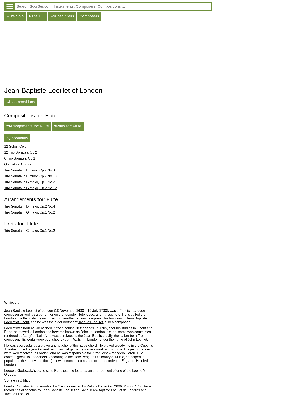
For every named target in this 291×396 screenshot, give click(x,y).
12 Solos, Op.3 (15, 146)
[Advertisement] (108, 54)
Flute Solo (15, 16)
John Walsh (74, 339)
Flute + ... (37, 16)
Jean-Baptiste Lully (98, 336)
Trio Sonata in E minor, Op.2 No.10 (30, 176)
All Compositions (20, 102)
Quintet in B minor (17, 164)
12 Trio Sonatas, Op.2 (20, 152)
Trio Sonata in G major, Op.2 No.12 (30, 188)
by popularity (17, 138)
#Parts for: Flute (67, 126)
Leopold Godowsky (18, 370)
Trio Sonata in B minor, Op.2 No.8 (29, 170)
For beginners (62, 16)
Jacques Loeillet (90, 322)
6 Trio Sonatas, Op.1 (19, 158)
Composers (89, 16)
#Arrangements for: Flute (27, 126)
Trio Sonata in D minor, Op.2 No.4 (29, 206)
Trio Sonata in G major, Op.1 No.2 (29, 182)
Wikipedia (11, 302)
